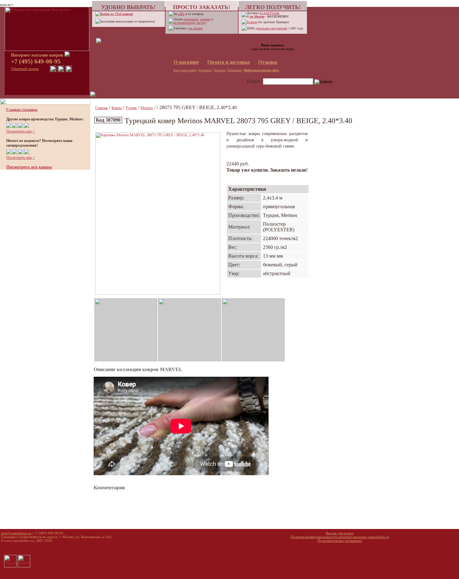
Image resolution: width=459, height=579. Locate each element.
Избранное (234, 70)
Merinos (147, 108)
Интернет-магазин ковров (38, 55)
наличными (191, 19)
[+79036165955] (53, 70)
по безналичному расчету (190, 22)
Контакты (205, 70)
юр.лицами (196, 28)
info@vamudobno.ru (16, 533)
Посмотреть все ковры (29, 167)
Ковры (116, 108)
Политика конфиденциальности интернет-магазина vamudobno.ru (339, 537)
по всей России (269, 13)
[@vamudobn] (69, 70)
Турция (131, 108)
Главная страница (21, 110)
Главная (101, 108)
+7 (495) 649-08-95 (36, 61)
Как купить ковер (184, 70)
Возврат (252, 22)
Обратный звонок (25, 69)
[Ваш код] (98, 42)
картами (205, 19)
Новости (219, 70)
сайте (181, 14)
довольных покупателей (271, 28)
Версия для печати (339, 533)
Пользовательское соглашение (340, 540)
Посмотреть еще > (20, 131)
